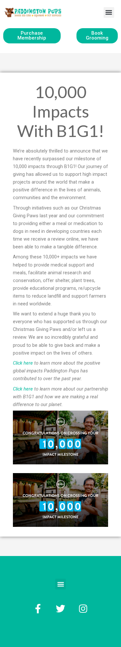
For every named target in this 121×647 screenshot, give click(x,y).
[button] (109, 12)
